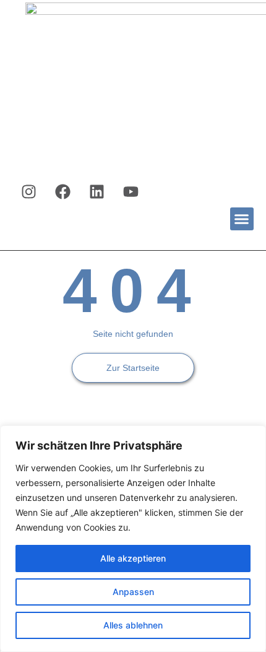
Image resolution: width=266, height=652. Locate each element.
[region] (133, 538)
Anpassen (133, 591)
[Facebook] (63, 191)
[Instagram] (29, 191)
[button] (242, 219)
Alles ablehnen (133, 625)
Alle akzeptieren (133, 558)
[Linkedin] (97, 191)
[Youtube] (131, 191)
